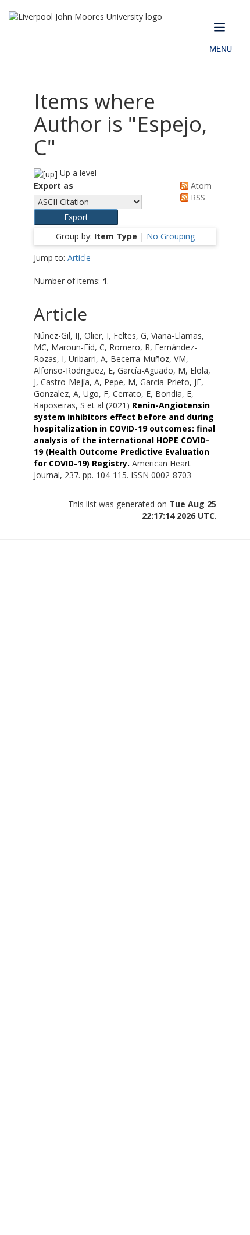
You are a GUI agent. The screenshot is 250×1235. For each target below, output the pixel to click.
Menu (220, 48)
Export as (53, 185)
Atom (200, 185)
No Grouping (171, 236)
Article (79, 257)
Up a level (77, 172)
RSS (196, 197)
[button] (76, 217)
